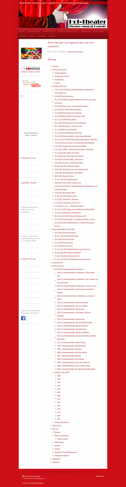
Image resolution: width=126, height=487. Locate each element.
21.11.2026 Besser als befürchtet (66, 129)
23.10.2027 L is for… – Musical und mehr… (70, 206)
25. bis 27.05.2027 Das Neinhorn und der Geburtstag (72, 259)
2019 (58, 399)
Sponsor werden (62, 439)
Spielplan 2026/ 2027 (59, 86)
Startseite (55, 66)
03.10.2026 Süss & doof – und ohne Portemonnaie (72, 106)
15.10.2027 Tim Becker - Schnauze (66, 199)
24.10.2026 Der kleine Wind (64, 239)
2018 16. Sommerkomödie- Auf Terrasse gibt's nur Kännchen (74, 314)
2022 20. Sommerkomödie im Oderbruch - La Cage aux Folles (76, 297)
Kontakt (57, 445)
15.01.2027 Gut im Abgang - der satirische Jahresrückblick (74, 142)
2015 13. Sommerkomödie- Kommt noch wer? (72, 325)
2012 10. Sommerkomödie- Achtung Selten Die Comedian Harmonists (76, 337)
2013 (58, 419)
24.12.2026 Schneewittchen (64, 242)
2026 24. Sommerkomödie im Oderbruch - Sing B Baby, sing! (76, 274)
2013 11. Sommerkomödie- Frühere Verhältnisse (73, 332)
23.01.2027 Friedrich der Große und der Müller (70, 146)
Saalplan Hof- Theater (62, 76)
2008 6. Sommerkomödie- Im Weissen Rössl (72, 352)
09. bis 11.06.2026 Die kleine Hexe (66, 236)
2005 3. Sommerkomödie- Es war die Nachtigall (73, 362)
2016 (58, 409)
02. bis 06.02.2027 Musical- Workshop (68, 252)
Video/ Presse (56, 425)
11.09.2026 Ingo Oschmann (64, 96)
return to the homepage (75, 51)
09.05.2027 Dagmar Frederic (64, 176)
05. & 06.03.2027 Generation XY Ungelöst (69, 156)
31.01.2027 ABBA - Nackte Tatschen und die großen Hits (74, 149)
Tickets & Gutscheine (59, 69)
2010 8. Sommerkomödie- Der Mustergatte (71, 345)
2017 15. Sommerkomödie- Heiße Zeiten (70, 319)
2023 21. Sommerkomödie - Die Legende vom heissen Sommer (75, 290)
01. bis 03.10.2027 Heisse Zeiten (66, 196)
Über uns (55, 429)
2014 (58, 415)
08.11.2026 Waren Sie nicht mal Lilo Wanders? (71, 123)
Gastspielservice (57, 262)
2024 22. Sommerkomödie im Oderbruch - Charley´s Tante (77, 286)
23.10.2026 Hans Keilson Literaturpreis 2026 (70, 116)
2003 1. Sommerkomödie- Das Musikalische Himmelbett (76, 369)
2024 (58, 382)
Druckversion (29, 476)
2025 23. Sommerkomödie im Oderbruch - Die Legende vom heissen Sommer (77, 280)
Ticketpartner (59, 79)
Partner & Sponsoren (62, 435)
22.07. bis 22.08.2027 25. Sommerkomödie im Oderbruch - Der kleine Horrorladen (76, 187)
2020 (58, 395)
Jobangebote (56, 459)
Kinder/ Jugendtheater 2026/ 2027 (63, 229)
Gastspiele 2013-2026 (62, 372)
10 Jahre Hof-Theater (62, 422)
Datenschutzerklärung (62, 455)
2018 (58, 402)
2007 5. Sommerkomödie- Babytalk (69, 355)
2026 (58, 375)
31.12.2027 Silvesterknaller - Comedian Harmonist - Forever (75, 219)
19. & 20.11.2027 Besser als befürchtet (68, 212)
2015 (58, 412)
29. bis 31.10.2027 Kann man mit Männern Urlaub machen (74, 209)
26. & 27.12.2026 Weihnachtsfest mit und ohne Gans (72, 249)
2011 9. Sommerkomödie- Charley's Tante (71, 342)
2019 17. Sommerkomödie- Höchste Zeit (70, 309)
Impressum (55, 462)
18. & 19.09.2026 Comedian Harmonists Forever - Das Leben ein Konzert (75, 101)
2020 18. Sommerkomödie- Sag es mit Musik (72, 305)
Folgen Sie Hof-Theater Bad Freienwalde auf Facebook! (30, 311)
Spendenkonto (59, 442)
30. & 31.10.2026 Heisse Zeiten (65, 119)
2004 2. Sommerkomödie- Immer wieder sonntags (74, 365)
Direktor (57, 432)
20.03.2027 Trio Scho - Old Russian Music (69, 162)
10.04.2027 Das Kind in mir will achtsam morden (71, 169)
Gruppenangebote (60, 73)
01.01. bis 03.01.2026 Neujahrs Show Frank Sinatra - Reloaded (76, 139)
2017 (58, 405)
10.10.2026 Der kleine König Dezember (68, 109)
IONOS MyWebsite (37, 483)
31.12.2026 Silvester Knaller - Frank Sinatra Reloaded (73, 136)
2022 (58, 389)
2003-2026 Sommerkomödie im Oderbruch (69, 269)
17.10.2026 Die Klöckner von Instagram (68, 113)
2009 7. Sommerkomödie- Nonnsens (69, 349)
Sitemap (37, 476)
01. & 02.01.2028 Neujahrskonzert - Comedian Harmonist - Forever (75, 224)
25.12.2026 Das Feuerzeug (64, 246)
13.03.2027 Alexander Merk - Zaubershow (69, 159)
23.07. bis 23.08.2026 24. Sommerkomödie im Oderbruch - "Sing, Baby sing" (74, 91)
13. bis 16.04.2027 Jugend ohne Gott (67, 256)
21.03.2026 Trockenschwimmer (65, 232)
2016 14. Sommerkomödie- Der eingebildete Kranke (74, 322)
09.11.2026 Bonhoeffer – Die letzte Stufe (68, 126)
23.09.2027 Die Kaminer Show (65, 192)
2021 (58, 392)
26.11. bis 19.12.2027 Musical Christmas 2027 (70, 216)
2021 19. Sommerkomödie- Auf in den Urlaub (72, 302)
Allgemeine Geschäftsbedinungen (66, 452)
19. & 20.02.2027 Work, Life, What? (67, 152)
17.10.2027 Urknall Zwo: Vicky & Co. (68, 202)
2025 (58, 379)
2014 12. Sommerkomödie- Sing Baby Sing (71, 329)
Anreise (57, 83)
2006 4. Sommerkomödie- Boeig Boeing (70, 359)
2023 (58, 385)
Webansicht (100, 476)
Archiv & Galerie (58, 266)
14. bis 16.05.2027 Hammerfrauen (66, 179)
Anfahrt (57, 449)
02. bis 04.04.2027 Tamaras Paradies (67, 166)
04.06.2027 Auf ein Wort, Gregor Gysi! (68, 182)
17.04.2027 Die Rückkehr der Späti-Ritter (69, 172)
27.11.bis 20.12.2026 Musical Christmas (68, 132)
